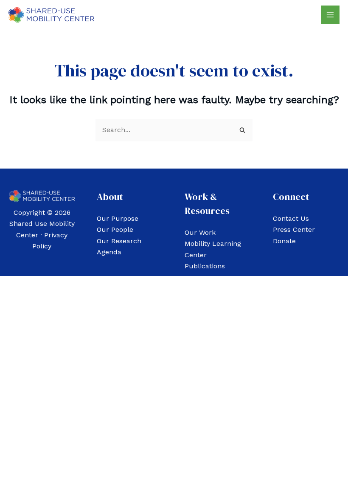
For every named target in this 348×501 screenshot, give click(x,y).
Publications (205, 266)
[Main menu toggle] (330, 15)
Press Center (294, 229)
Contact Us (291, 218)
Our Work (200, 232)
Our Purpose (117, 218)
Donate (284, 241)
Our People (115, 229)
